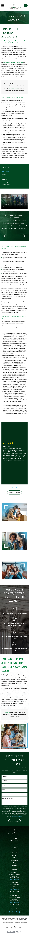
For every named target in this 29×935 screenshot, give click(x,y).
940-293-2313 (14, 840)
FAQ (14, 857)
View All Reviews (14, 492)
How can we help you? (7, 798)
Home (14, 850)
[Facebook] (13, 912)
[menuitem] (14, 172)
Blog (14, 863)
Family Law (14, 855)
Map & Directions (14, 879)
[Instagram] (19, 912)
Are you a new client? (7, 794)
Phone (3, 785)
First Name (4, 776)
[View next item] (16, 487)
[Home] (14, 5)
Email (3, 789)
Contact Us (14, 865)
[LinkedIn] (9, 912)
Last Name (4, 780)
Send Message (14, 821)
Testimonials (14, 860)
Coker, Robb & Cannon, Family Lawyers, (13, 62)
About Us (14, 852)
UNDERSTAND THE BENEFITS (14, 236)
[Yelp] (16, 912)
